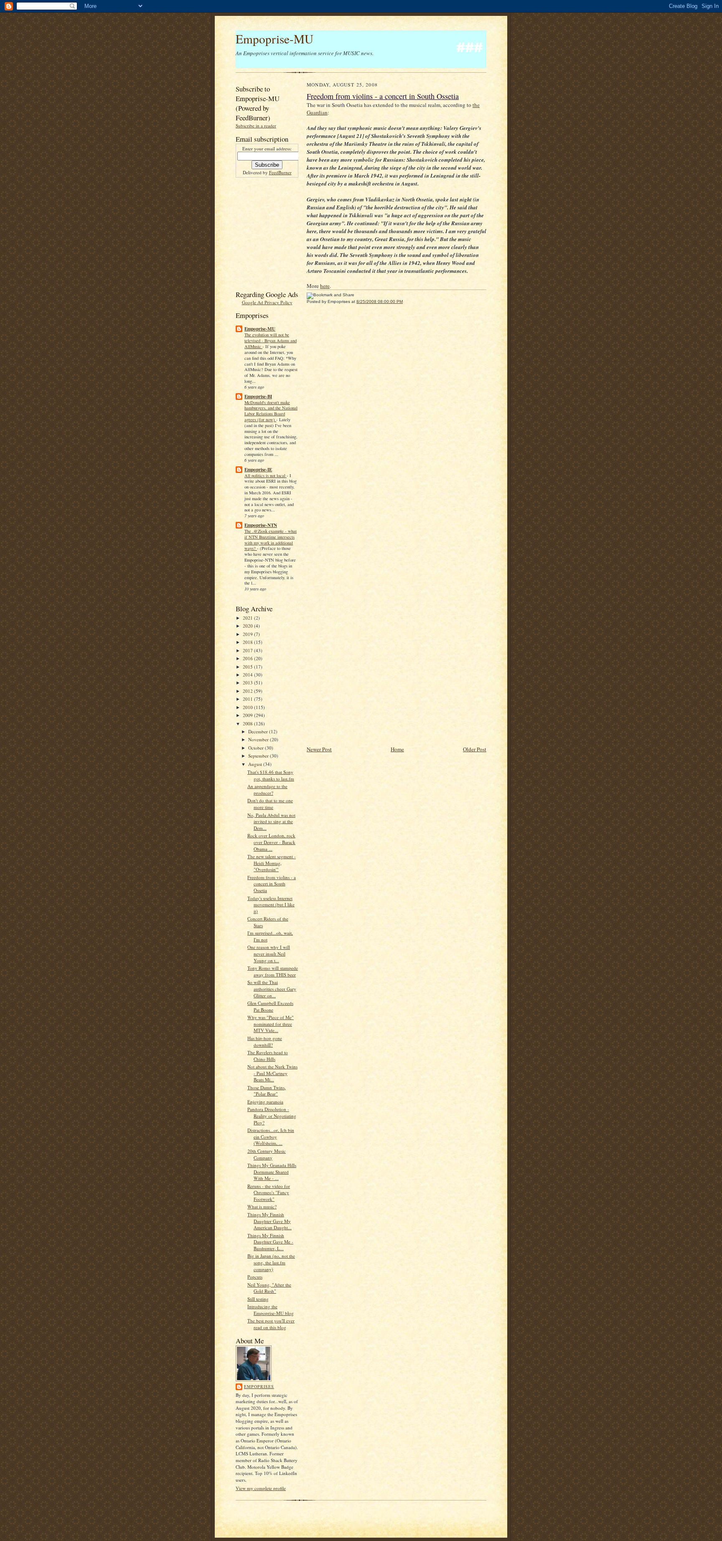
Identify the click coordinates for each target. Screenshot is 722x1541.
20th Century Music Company (266, 1154)
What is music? (262, 1206)
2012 (248, 691)
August (255, 764)
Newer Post (319, 749)
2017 (248, 650)
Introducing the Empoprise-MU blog (270, 1309)
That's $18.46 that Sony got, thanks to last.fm (270, 775)
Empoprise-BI (258, 396)
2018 (248, 642)
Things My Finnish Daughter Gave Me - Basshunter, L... (270, 1241)
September (259, 756)
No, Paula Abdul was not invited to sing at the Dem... (271, 821)
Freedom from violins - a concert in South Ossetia (271, 883)
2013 (248, 682)
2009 (248, 715)
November (259, 739)
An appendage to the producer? (267, 789)
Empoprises (259, 1386)
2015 (248, 667)
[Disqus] (396, 418)
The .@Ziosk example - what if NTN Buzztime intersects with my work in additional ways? (270, 539)
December (258, 731)
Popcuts (254, 1277)
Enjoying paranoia (265, 1102)
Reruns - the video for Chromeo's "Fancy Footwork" (268, 1192)
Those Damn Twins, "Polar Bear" (266, 1090)
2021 (248, 618)
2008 (248, 723)
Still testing (258, 1299)
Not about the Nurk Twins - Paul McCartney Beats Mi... (272, 1073)
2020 (248, 626)
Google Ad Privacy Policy (267, 302)
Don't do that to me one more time (270, 803)
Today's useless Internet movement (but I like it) (271, 904)
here (325, 286)
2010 (248, 707)
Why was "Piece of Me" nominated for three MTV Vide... (270, 1023)
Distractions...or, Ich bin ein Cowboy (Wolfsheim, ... (270, 1136)
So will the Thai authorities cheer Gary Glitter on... (271, 988)
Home (397, 749)
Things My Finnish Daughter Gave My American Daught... (269, 1221)
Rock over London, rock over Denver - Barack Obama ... (271, 842)
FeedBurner (280, 172)
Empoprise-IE (258, 469)
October (256, 748)
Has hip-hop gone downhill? (264, 1041)
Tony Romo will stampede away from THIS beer (272, 971)
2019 (248, 634)
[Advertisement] (261, 233)
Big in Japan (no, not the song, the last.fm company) (271, 1262)
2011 (248, 699)
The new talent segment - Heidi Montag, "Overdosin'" (271, 862)
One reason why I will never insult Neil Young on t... (268, 953)
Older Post (474, 749)
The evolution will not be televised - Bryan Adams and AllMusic (270, 340)
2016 (248, 658)
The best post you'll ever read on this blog (271, 1323)
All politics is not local (265, 475)
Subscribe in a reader (256, 125)
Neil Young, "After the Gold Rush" (269, 1288)
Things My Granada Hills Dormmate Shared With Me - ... (271, 1171)
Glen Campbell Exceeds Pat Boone (270, 1006)
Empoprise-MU (274, 39)
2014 (248, 674)
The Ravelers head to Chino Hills (267, 1055)
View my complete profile (261, 1488)
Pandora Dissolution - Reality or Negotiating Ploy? (271, 1115)
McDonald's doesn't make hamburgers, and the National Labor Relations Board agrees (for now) (270, 410)
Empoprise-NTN (260, 525)
